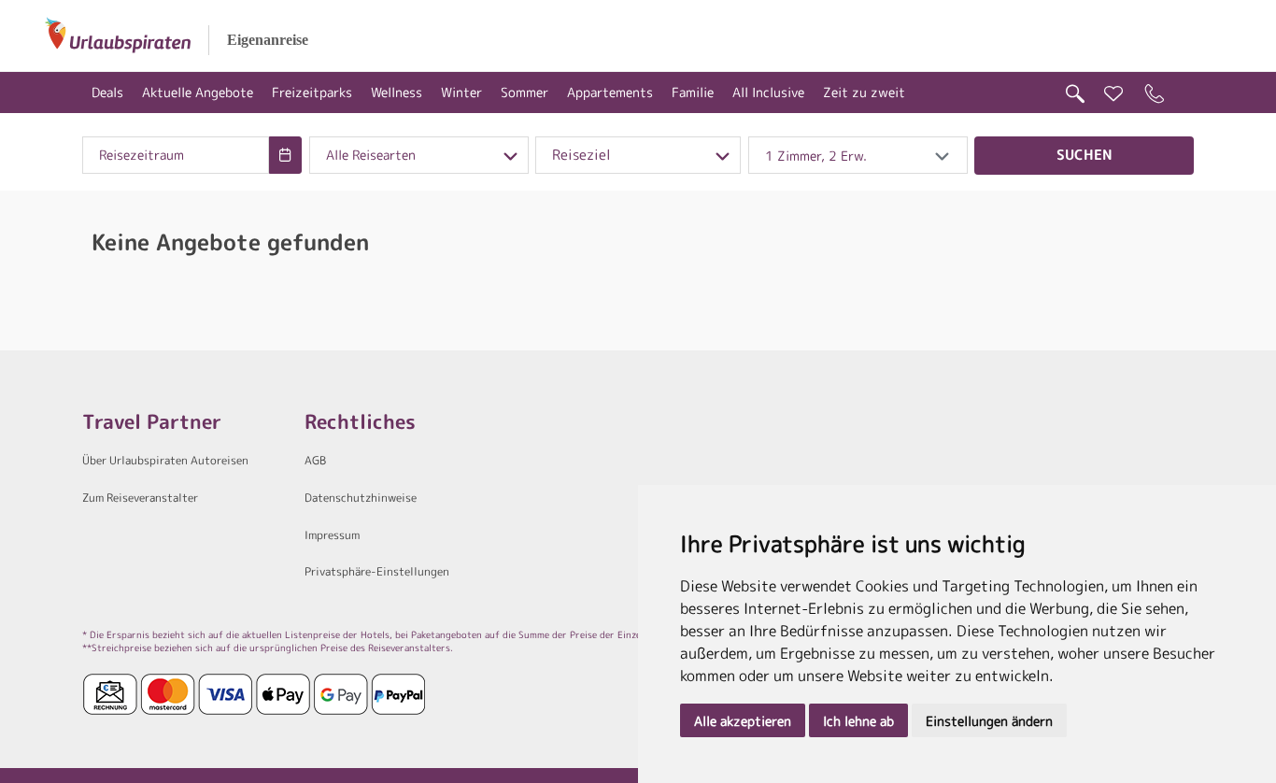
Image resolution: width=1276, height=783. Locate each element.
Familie (693, 92)
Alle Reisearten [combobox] (371, 155)
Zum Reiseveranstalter (140, 497)
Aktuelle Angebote (197, 92)
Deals (107, 92)
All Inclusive (768, 92)
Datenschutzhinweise (361, 497)
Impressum (332, 535)
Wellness (396, 92)
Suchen (1084, 154)
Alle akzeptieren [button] (742, 721)
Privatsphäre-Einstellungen (377, 571)
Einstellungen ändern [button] (989, 721)
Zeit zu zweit (864, 92)
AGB (315, 460)
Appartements (610, 92)
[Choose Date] (285, 155)
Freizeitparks (312, 92)
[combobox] (175, 155)
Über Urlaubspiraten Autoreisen (165, 460)
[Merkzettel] (1113, 94)
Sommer (524, 92)
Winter (461, 92)
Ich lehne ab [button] (858, 721)
